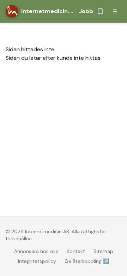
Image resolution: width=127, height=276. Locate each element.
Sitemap (103, 251)
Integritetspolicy (37, 261)
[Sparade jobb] (100, 11)
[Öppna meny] (115, 11)
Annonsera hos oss (36, 251)
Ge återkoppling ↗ (87, 261)
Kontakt (76, 251)
